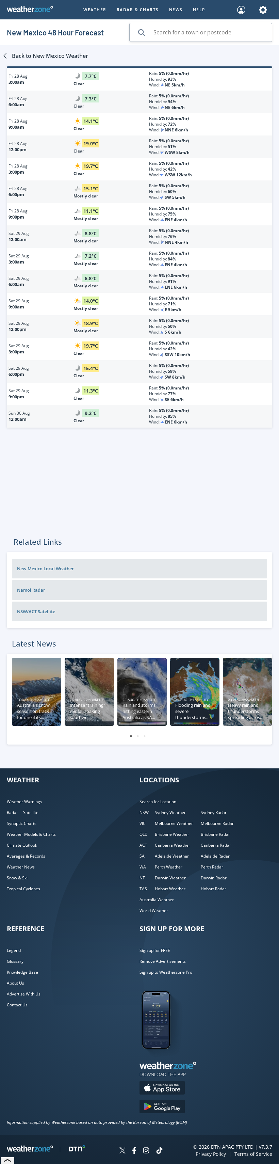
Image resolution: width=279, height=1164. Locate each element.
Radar (12, 812)
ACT (143, 845)
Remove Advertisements (163, 961)
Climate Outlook (22, 845)
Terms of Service (253, 1154)
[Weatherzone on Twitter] (122, 1151)
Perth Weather (168, 867)
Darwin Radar (214, 878)
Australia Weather (157, 900)
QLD (144, 834)
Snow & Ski (17, 878)
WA (143, 867)
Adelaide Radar (215, 856)
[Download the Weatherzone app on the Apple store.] (162, 1088)
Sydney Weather (170, 812)
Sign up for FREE (155, 950)
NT (142, 878)
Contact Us (17, 1005)
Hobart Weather (170, 889)
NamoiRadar (31, 590)
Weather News (21, 867)
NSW (144, 812)
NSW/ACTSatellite (36, 611)
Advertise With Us (23, 994)
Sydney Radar (214, 812)
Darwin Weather (170, 878)
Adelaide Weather (172, 856)
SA (142, 856)
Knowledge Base (22, 972)
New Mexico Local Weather (45, 568)
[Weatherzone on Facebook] (134, 1151)
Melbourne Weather (174, 823)
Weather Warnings (24, 801)
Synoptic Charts (21, 823)
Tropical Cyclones (23, 889)
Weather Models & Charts (31, 834)
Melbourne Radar (217, 823)
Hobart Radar (213, 889)
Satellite (30, 812)
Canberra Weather (172, 845)
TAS (143, 889)
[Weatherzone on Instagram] (146, 1151)
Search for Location (158, 801)
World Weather (154, 910)
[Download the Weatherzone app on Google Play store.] (162, 1107)
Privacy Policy (211, 1154)
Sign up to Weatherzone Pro (166, 972)
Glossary (15, 961)
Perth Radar (212, 867)
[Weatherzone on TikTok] (159, 1151)
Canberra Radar (216, 845)
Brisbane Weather (172, 834)
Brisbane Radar (215, 834)
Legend (14, 950)
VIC (143, 823)
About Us (15, 983)
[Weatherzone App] (162, 1058)
